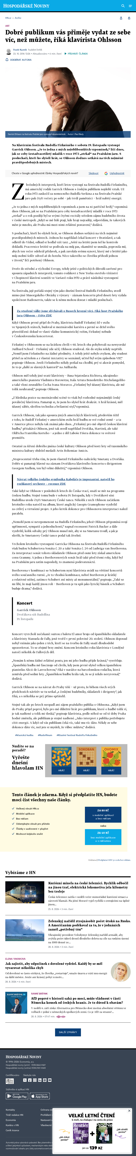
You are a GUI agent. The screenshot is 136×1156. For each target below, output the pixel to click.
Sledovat (94, 173)
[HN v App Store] (40, 1096)
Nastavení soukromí (51, 1120)
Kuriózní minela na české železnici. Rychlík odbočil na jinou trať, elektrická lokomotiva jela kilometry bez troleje (88, 887)
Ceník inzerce (12, 1130)
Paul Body (79, 134)
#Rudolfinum (45, 735)
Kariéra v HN (12, 1125)
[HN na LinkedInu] (39, 1080)
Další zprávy (68, 1032)
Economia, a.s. (27, 1062)
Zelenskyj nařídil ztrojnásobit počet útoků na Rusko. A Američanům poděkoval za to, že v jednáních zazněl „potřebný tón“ (89, 925)
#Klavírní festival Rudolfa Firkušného (77, 735)
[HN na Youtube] (49, 1080)
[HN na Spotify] (44, 1080)
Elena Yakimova (15, 958)
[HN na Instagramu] (34, 1080)
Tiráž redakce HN (14, 1115)
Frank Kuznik (20, 49)
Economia (11, 1120)
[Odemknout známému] (129, 18)
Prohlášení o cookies (51, 1115)
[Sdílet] (121, 18)
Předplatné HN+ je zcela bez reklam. (114, 860)
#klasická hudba (24, 735)
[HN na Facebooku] (30, 1080)
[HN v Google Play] (17, 1096)
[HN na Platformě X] (25, 1080)
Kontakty (10, 1110)
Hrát (61, 770)
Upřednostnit (117, 173)
